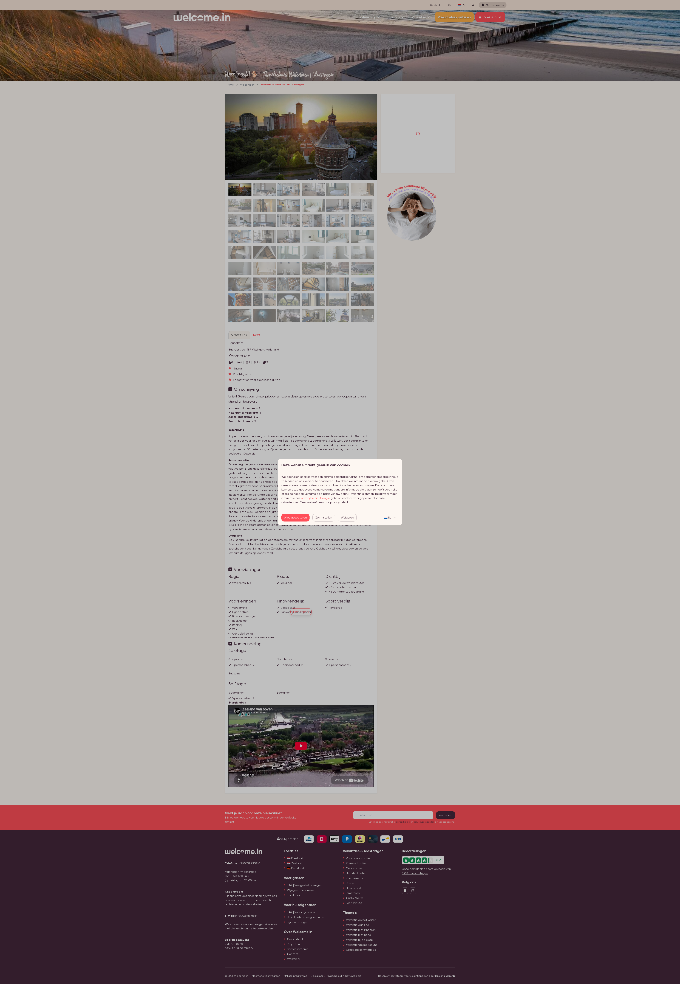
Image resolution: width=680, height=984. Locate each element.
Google (325, 498)
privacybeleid (310, 498)
